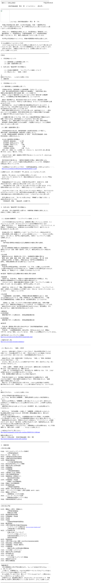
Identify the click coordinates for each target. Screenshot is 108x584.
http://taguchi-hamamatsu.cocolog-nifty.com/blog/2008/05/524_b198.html (20, 432)
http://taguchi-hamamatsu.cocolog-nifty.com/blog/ (14, 439)
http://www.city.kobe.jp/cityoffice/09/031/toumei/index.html (16, 337)
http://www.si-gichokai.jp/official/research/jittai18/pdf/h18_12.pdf (19, 168)
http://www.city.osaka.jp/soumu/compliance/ (12, 341)
